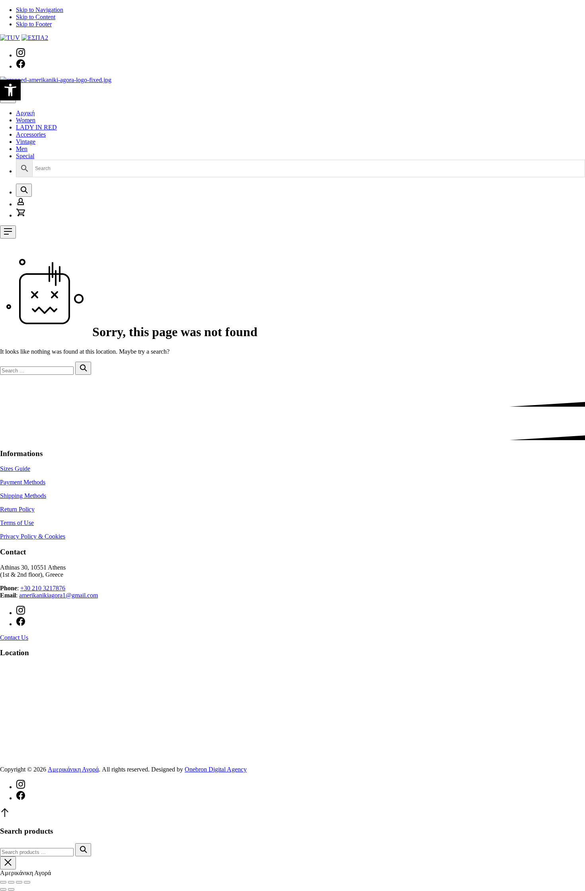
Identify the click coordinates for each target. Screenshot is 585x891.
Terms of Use (17, 522)
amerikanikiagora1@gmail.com (58, 595)
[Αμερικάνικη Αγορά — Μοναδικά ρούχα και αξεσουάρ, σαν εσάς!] (55, 79)
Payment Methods (22, 482)
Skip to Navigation (39, 9)
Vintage (25, 141)
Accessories (31, 134)
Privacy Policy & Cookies (32, 536)
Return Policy (17, 509)
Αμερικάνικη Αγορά (73, 769)
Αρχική (25, 113)
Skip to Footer (34, 24)
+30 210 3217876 (42, 588)
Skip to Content (35, 17)
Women (25, 120)
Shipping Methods (23, 495)
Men (21, 148)
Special (25, 156)
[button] (10, 90)
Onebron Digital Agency (216, 769)
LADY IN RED (36, 127)
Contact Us (14, 637)
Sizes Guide (15, 468)
